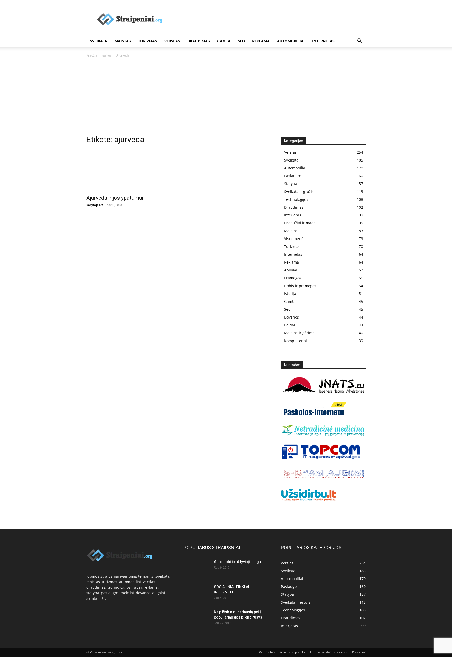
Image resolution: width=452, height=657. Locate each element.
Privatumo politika (292, 652)
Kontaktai (359, 652)
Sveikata (98, 40)
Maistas (123, 40)
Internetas (323, 40)
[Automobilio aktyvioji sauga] (197, 568)
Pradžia (91, 55)
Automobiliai (291, 40)
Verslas (172, 40)
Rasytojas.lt (94, 205)
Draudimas (198, 40)
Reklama (261, 40)
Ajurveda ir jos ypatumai (114, 198)
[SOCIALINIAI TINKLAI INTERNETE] (197, 592)
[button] (359, 41)
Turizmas (147, 40)
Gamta (223, 40)
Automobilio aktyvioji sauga (237, 562)
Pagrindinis (267, 652)
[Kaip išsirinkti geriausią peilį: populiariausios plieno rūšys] (197, 618)
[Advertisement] (270, 19)
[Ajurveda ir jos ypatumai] (128, 170)
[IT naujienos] (321, 458)
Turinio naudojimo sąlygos (329, 652)
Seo (241, 40)
